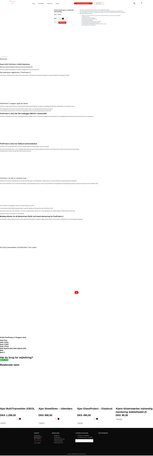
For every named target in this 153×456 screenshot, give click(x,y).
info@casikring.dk (38, 440)
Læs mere (3, 423)
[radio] (61, 19)
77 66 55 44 (38, 439)
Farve (55, 18)
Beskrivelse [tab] (4, 56)
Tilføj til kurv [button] (119, 419)
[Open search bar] (134, 3)
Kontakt (57, 3)
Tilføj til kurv (62, 22)
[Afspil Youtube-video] (76, 292)
